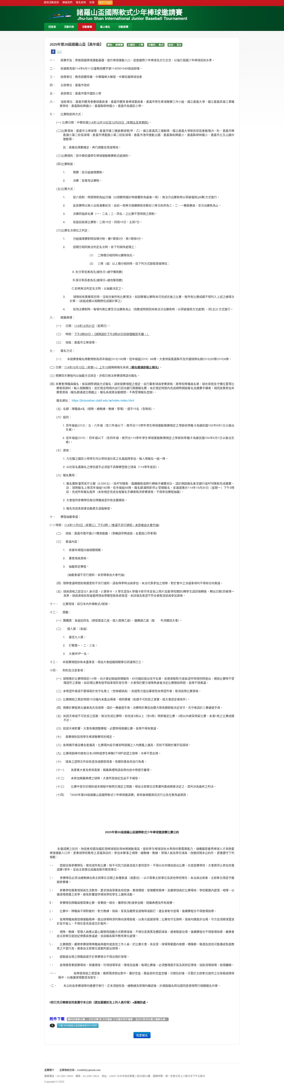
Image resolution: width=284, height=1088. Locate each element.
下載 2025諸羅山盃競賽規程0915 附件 (77, 1025)
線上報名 (105, 27)
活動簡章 (87, 27)
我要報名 (142, 1035)
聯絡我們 (67, 2)
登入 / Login (105, 2)
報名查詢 (81, 2)
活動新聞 (123, 27)
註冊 (91, 2)
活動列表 (69, 27)
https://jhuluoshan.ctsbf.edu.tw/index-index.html (103, 400)
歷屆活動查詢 (51, 2)
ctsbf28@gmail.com (89, 1070)
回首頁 (52, 27)
